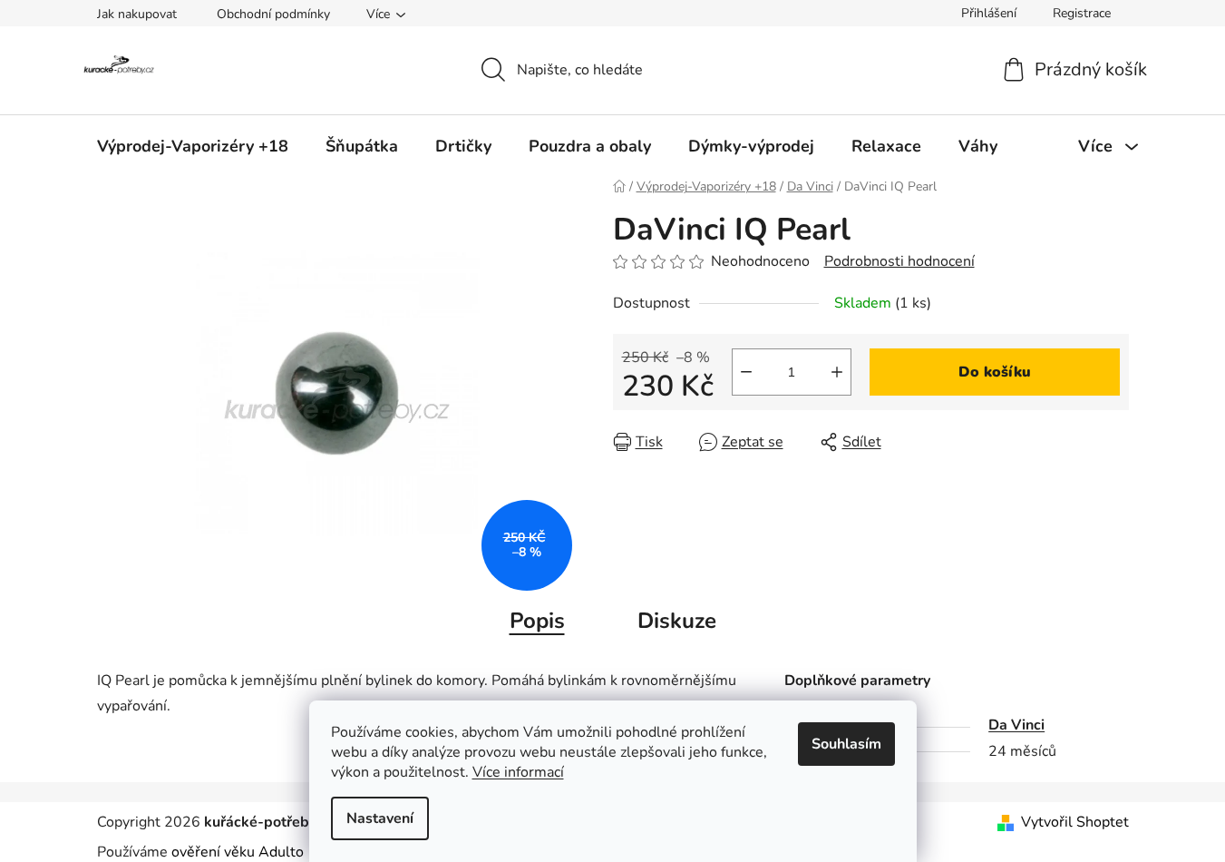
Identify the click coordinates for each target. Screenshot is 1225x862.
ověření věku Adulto (237, 852)
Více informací (518, 772)
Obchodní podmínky (273, 14)
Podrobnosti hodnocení (899, 261)
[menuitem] (192, 146)
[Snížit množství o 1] (746, 372)
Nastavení (379, 818)
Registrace (1082, 13)
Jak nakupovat (137, 14)
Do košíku (994, 372)
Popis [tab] (537, 620)
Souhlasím (846, 744)
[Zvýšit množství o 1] (837, 372)
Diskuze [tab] (676, 620)
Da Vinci (1016, 725)
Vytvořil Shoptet (1075, 822)
